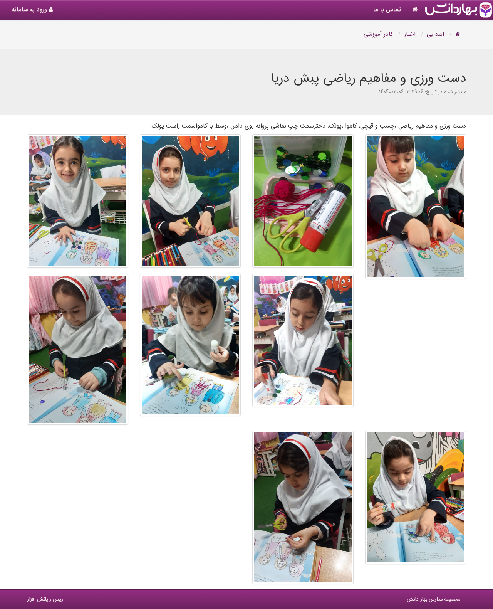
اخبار (410, 34)
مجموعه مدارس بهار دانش (433, 599)
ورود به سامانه (30, 10)
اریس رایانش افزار (45, 599)
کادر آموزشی (378, 34)
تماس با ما (387, 10)
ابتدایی (435, 34)
